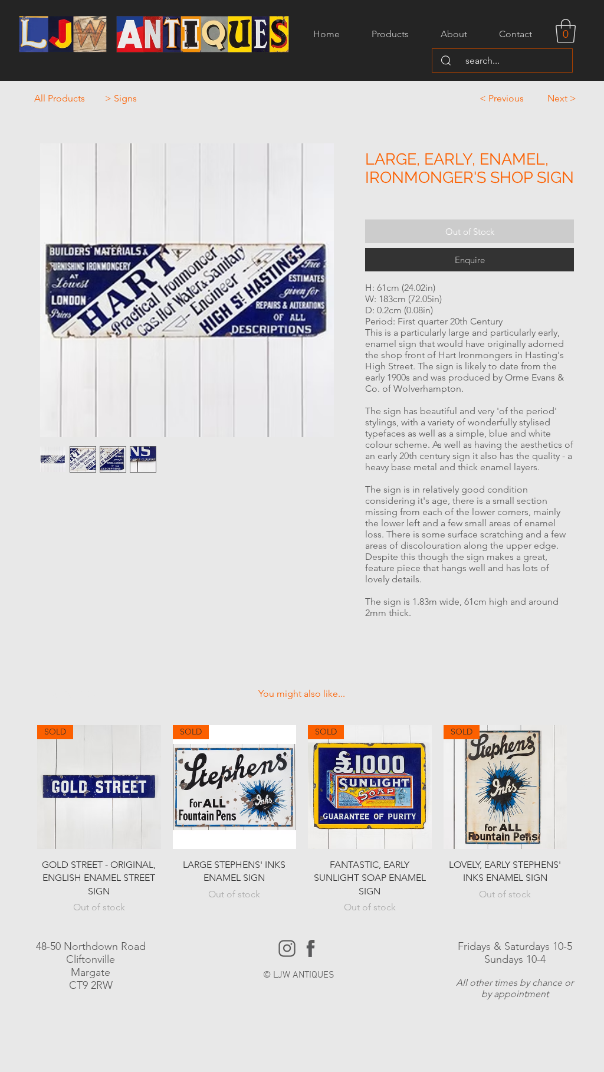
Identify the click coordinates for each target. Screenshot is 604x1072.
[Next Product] (584, 786)
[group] (302, 819)
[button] (566, 30)
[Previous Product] (20, 786)
